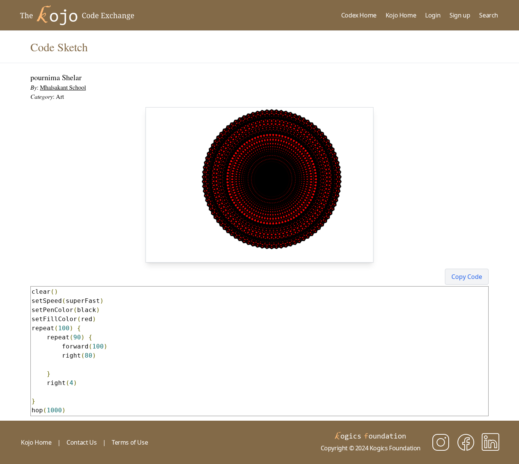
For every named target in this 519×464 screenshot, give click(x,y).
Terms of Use (130, 442)
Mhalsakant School (63, 87)
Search (488, 15)
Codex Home (359, 15)
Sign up (459, 15)
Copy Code (466, 276)
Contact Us (81, 442)
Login (432, 15)
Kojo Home (401, 15)
